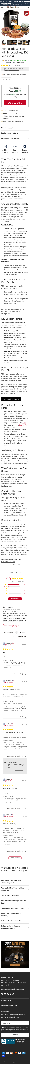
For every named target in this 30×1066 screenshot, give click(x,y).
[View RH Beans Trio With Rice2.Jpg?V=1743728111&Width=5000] (3, 42)
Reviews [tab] (12, 564)
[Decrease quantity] (2, 79)
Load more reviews (15, 857)
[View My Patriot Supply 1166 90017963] (13, 1043)
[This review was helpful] (22, 674)
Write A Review (15, 598)
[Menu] (2, 7)
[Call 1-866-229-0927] (22, 7)
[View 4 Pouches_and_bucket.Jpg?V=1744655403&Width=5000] (20, 42)
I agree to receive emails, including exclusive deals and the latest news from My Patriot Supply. (14, 1029)
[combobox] (20, 636)
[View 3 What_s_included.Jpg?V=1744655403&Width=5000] (14, 42)
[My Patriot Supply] (13, 7)
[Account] (24, 7)
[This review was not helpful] (25, 674)
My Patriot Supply (11, 1062)
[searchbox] (9, 632)
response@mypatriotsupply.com (12, 989)
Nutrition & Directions (11, 399)
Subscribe (15, 1035)
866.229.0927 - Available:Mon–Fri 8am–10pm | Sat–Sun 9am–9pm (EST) (13, 983)
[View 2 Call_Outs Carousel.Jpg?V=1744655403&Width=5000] (9, 42)
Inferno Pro (23, 425)
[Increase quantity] (9, 79)
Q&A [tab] (19, 564)
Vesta (24, 423)
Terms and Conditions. (7, 1031)
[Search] (5, 7)
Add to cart (15, 102)
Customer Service (13, 70)
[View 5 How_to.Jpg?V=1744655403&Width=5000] (25, 42)
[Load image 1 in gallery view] (15, 24)
